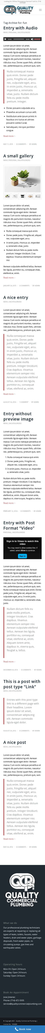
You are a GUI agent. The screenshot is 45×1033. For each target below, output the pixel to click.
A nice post (14, 742)
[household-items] (22, 179)
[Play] (5, 39)
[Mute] (32, 39)
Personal (13, 32)
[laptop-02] (38, 196)
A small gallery (18, 156)
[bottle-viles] (30, 196)
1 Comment (23, 402)
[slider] (38, 39)
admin (34, 144)
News (5, 32)
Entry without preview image (18, 416)
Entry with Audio (20, 28)
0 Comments (21, 144)
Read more (8, 136)
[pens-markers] (15, 196)
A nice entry (15, 297)
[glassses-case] (22, 196)
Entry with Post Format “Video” (19, 525)
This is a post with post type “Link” (21, 684)
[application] (22, 39)
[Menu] (40, 10)
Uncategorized (23, 32)
